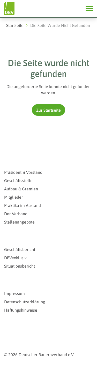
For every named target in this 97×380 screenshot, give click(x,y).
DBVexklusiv (15, 257)
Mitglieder (13, 197)
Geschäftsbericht (19, 249)
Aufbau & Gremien (21, 189)
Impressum (14, 293)
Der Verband (15, 213)
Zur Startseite (48, 110)
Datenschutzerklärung (24, 301)
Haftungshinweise (20, 310)
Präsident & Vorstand (23, 172)
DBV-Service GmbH (26, 328)
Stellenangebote (19, 222)
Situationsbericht (19, 266)
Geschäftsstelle (18, 180)
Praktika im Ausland (22, 205)
